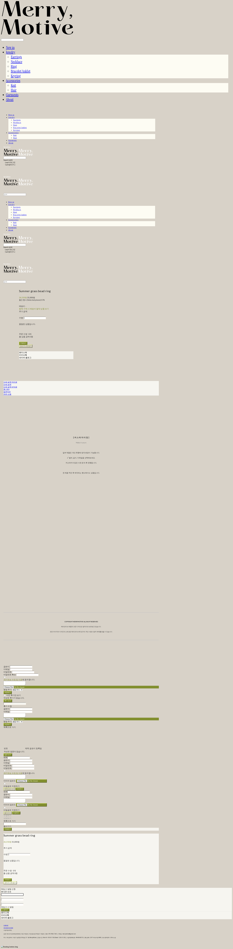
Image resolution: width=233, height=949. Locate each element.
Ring (14, 66)
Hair (14, 90)
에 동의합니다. (19, 679)
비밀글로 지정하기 (12, 786)
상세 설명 (7, 384)
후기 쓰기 (7, 701)
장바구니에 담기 (10, 883)
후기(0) (6, 389)
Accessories (13, 80)
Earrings (16, 57)
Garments (12, 94)
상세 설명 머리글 (10, 382)
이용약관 (6, 925)
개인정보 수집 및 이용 (13, 679)
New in (10, 47)
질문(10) (7, 392)
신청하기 (5, 910)
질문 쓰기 (7, 755)
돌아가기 (7, 813)
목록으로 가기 (9, 789)
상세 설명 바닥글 (10, 387)
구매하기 (7, 829)
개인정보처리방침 (8, 928)
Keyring (16, 76)
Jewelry (10, 52)
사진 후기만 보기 (13, 695)
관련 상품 (7, 394)
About (9, 99)
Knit (13, 85)
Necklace (16, 61)
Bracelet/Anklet (20, 71)
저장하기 (7, 692)
